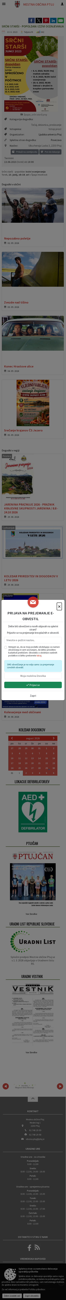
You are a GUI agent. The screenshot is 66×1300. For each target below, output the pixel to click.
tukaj (39, 655)
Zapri (33, 695)
